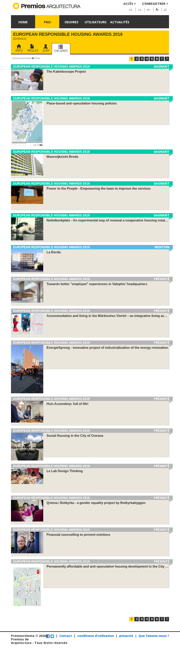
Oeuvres (71, 22)
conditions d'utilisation (95, 636)
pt (165, 9)
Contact (65, 636)
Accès (128, 4)
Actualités (119, 22)
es (130, 9)
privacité (126, 636)
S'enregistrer (153, 4)
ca (139, 9)
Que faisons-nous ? (154, 636)
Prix (47, 22)
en (148, 9)
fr (157, 9)
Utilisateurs (95, 22)
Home (23, 22)
